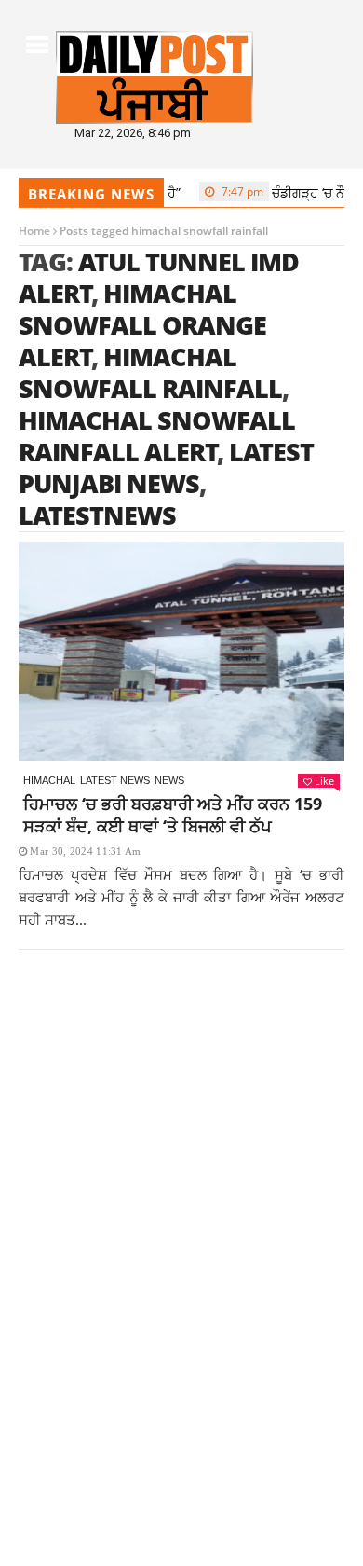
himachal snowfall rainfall (150, 372)
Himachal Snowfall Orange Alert (142, 325)
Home (34, 231)
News (169, 780)
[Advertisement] (181, 1185)
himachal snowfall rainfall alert (157, 436)
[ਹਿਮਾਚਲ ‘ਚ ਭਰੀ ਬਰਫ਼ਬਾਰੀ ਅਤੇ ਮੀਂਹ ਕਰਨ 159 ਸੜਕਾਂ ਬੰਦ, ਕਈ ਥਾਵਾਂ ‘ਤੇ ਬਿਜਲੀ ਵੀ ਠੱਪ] (181, 651)
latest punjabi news (166, 467)
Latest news (115, 780)
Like (324, 781)
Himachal (49, 780)
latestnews (97, 515)
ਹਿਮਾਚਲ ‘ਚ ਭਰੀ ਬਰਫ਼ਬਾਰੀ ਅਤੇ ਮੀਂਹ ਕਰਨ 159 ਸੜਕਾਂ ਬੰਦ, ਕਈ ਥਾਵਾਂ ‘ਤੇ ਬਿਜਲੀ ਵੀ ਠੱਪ (172, 814)
